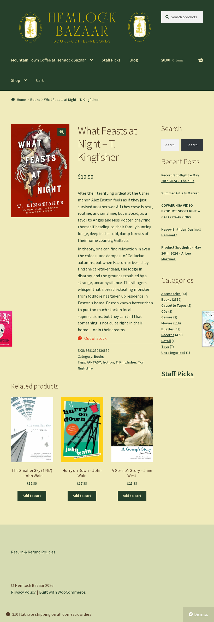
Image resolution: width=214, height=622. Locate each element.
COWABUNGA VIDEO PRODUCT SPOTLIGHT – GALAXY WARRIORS (180, 211)
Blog (133, 60)
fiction (108, 362)
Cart (40, 80)
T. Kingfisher (126, 362)
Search (192, 145)
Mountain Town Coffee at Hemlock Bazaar (48, 60)
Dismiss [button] (201, 614)
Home (21, 99)
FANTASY (94, 362)
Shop (15, 80)
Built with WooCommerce (62, 592)
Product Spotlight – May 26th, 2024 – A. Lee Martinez (181, 253)
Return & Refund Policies (33, 552)
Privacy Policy (23, 592)
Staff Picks (111, 60)
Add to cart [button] (32, 495)
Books (35, 99)
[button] (61, 132)
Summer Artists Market (180, 193)
